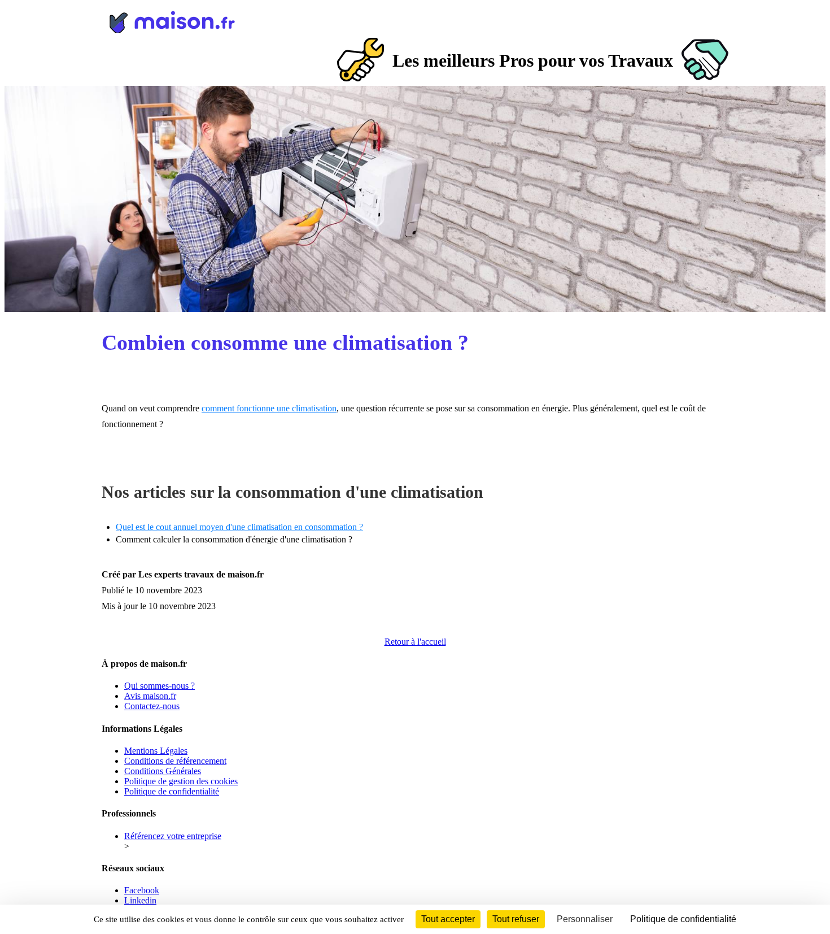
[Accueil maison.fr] (415, 20)
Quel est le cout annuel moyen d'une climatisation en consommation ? (239, 527)
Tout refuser (515, 919)
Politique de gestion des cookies (181, 781)
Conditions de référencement (175, 761)
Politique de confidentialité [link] (683, 919)
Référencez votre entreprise (172, 836)
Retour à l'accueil (415, 641)
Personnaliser (585, 919)
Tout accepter (448, 919)
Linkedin (140, 900)
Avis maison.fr (150, 696)
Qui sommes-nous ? (159, 685)
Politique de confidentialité (171, 791)
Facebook (141, 890)
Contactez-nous (152, 706)
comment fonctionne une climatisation (269, 408)
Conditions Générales (162, 771)
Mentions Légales (155, 750)
